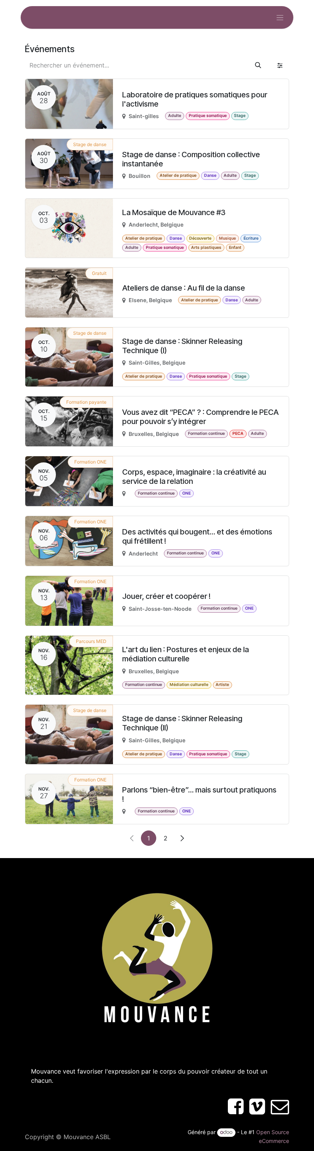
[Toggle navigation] (280, 17)
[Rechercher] (258, 65)
